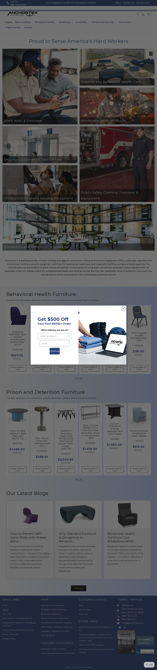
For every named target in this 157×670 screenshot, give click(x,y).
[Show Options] (69, 336)
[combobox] (54, 336)
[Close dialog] (123, 309)
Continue (55, 351)
